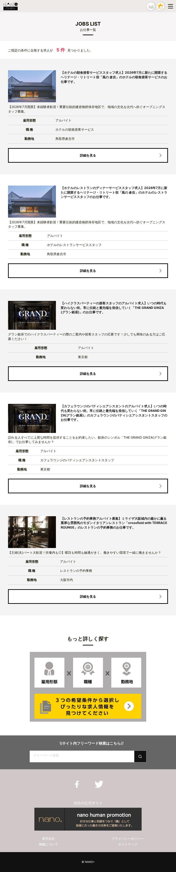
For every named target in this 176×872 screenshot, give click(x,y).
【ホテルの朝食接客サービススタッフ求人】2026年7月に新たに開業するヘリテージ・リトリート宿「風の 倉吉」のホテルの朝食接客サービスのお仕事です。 (114, 76)
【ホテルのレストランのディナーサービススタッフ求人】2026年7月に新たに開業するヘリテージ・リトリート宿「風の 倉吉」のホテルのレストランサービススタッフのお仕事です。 (114, 192)
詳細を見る (88, 155)
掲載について (48, 844)
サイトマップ (127, 844)
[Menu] (171, 6)
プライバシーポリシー (128, 838)
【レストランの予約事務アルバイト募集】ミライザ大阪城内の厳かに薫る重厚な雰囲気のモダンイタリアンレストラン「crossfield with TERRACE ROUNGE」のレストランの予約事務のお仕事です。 (114, 522)
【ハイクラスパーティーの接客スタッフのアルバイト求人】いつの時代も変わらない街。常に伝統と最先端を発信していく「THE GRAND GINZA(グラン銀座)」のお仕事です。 (114, 307)
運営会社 (48, 838)
